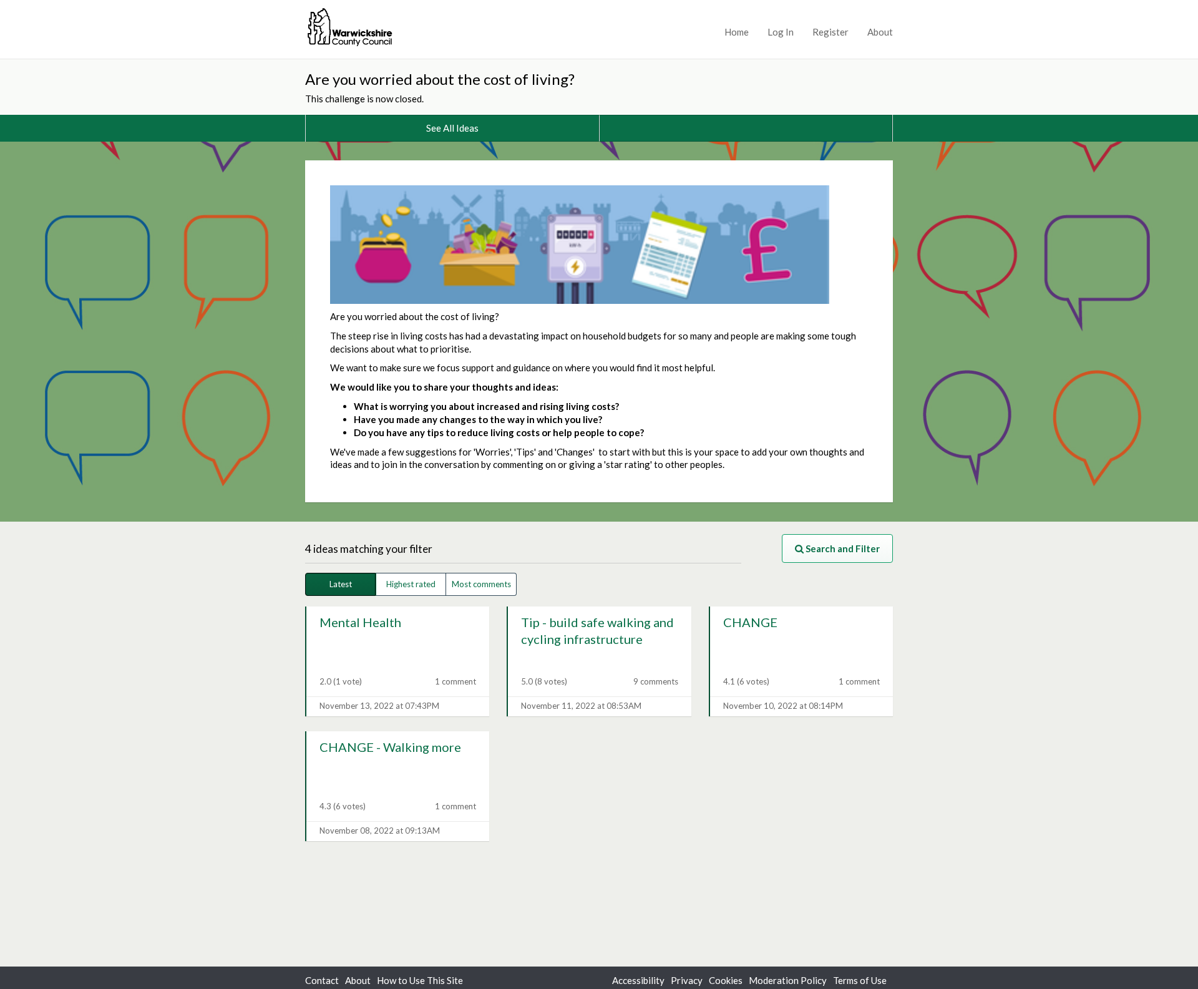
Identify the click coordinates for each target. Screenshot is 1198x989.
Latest (340, 584)
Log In (780, 31)
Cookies (726, 980)
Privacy (687, 980)
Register (830, 31)
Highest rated (411, 584)
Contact (322, 980)
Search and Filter (842, 548)
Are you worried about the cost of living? (441, 79)
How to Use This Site (420, 980)
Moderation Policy (788, 980)
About (880, 31)
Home (736, 31)
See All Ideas (452, 128)
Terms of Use (860, 980)
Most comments (481, 584)
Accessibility (638, 980)
